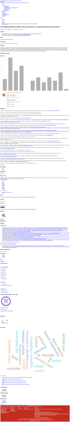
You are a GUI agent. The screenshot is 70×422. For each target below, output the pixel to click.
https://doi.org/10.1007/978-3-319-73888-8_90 (26, 145)
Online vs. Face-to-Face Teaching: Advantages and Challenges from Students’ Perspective (35, 237)
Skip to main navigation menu (11, 0)
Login (3, 20)
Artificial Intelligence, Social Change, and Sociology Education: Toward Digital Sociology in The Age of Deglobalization (45, 229)
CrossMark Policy (3, 263)
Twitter (29, 409)
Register (3, 19)
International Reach (4, 273)
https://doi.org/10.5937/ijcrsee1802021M (6, 39)
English (3, 255)
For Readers (4, 400)
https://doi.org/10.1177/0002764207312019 (53, 110)
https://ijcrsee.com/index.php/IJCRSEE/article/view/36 (19, 161)
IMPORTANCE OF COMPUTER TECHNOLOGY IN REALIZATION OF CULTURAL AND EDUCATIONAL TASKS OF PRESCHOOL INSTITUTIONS (38, 232)
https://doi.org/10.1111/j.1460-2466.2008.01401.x (46, 135)
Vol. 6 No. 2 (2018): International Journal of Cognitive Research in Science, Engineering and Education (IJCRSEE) (19, 23)
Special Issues (4, 15)
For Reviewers (12, 410)
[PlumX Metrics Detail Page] (3, 95)
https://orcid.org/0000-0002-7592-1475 (35, 33)
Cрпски (3, 257)
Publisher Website (37, 410)
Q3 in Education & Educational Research (6, 310)
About (3, 5)
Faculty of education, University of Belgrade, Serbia (43, 412)
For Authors (4, 401)
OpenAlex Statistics (4, 278)
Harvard (3, 185)
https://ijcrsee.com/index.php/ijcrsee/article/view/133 (8, 154)
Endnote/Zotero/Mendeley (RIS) (7, 192)
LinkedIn (32, 409)
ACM (3, 181)
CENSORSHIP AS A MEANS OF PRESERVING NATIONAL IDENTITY (14, 380)
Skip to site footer (18, 0)
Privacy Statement (7, 10)
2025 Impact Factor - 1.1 (4, 309)
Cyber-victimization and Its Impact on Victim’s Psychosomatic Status (25, 236)
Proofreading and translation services (6, 285)
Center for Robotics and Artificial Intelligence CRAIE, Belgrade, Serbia (46, 413)
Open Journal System (33, 419)
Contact (3, 16)
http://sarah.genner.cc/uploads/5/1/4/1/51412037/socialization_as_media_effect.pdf (52, 123)
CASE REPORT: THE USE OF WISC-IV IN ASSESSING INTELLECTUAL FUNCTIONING (17, 377)
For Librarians (4, 402)
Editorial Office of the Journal (43, 417)
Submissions (6, 9)
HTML (3, 169)
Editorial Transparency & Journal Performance (11, 7)
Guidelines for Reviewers (5, 290)
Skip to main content (3, 0)
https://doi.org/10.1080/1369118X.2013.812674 (7, 148)
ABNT (3, 183)
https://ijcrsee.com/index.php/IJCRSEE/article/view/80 (8, 156)
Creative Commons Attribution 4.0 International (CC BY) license (40, 418)
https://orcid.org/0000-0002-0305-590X (24, 35)
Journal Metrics (3, 412)
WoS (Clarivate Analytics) (4, 307)
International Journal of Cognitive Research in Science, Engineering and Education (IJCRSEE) (14, 2)
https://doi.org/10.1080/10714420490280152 (53, 133)
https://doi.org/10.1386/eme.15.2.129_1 (51, 125)
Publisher (36, 417)
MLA (3, 187)
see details (12, 106)
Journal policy (3, 272)
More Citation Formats (4, 179)
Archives (3, 12)
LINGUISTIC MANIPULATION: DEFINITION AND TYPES (12, 379)
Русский (3, 256)
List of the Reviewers (7, 8)
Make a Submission (3, 251)
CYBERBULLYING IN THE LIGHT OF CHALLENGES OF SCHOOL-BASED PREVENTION (27, 234)
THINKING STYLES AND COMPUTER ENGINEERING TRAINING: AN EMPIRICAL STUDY (40, 239)
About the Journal (3, 268)
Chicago (3, 184)
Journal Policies (20, 409)
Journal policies (6, 6)
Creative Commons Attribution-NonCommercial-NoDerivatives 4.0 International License (22, 209)
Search (1, 17)
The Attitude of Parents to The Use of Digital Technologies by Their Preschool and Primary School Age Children (51, 227)
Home (3, 4)
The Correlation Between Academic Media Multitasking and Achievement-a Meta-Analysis (16, 384)
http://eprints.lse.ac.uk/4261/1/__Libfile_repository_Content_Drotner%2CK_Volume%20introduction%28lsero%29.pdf (50, 119)
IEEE (3, 186)
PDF (3, 168)
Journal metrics (3, 275)
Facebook (25, 409)
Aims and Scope (3, 270)
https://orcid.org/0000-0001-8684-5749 (25, 34)
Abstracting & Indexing (5, 14)
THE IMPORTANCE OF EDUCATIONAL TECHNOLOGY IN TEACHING (14, 382)
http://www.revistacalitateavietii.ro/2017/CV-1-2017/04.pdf (9, 143)
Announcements (4, 13)
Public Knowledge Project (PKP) (47, 419)
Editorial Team (4, 11)
